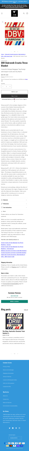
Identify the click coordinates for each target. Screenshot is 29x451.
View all (26, 309)
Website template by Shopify (18, 448)
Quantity (3, 83)
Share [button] (4, 211)
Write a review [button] (14, 301)
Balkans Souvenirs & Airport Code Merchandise (13, 250)
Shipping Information (8, 373)
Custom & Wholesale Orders (10, 380)
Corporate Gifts (7, 386)
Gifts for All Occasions (8, 383)
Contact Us (6, 399)
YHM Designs (11, 448)
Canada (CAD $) (13, 437)
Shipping (3, 76)
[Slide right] (17, 51)
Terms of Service (7, 376)
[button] (1, 13)
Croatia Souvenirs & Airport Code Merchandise (13, 252)
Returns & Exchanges (8, 369)
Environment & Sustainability (11, 283)
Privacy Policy (6, 366)
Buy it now (14, 96)
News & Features (7, 402)
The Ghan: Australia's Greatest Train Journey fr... (14, 332)
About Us (5, 395)
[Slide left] (11, 51)
